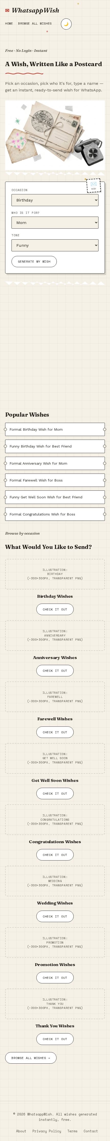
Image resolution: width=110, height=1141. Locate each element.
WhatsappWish (35, 10)
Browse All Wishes (35, 23)
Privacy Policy (46, 1131)
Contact (91, 1131)
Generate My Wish (34, 261)
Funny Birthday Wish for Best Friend (40, 446)
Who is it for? (26, 212)
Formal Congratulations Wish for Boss (42, 514)
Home (9, 23)
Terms (72, 1131)
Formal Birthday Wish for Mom (36, 429)
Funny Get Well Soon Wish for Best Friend (45, 497)
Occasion (20, 190)
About (21, 1131)
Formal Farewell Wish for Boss (36, 480)
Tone (16, 235)
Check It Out (55, 609)
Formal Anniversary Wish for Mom (38, 463)
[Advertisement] (55, 346)
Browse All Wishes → (31, 1058)
